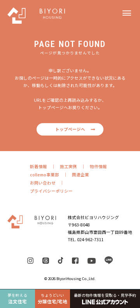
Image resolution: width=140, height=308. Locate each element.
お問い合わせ (43, 183)
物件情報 (98, 166)
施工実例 (68, 166)
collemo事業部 (44, 174)
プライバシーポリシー (51, 191)
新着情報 (38, 166)
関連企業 (80, 174)
